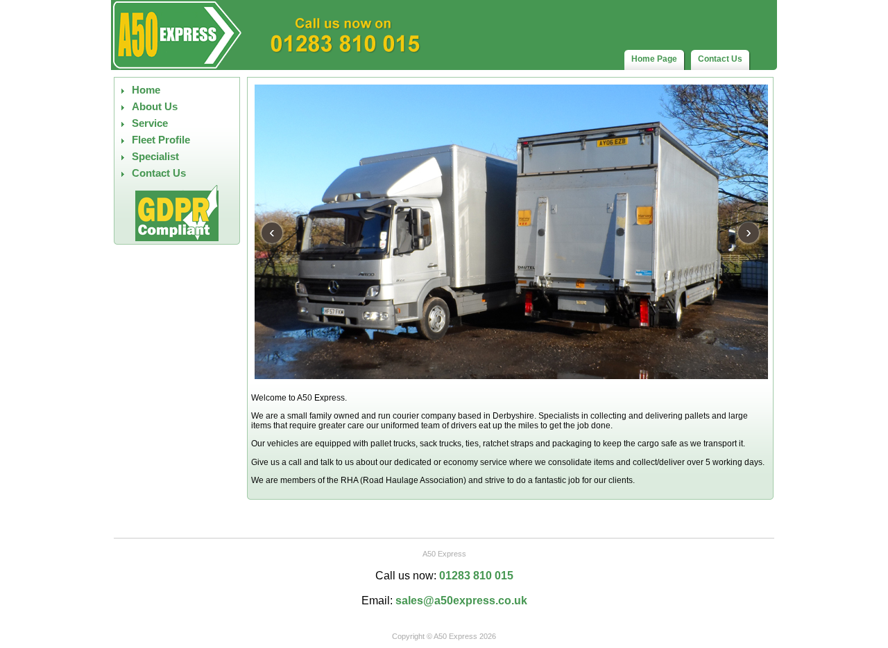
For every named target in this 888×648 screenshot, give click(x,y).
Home (146, 90)
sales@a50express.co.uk (461, 600)
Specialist (155, 156)
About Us (155, 106)
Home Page (654, 59)
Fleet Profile (161, 140)
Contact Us (720, 59)
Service (150, 123)
